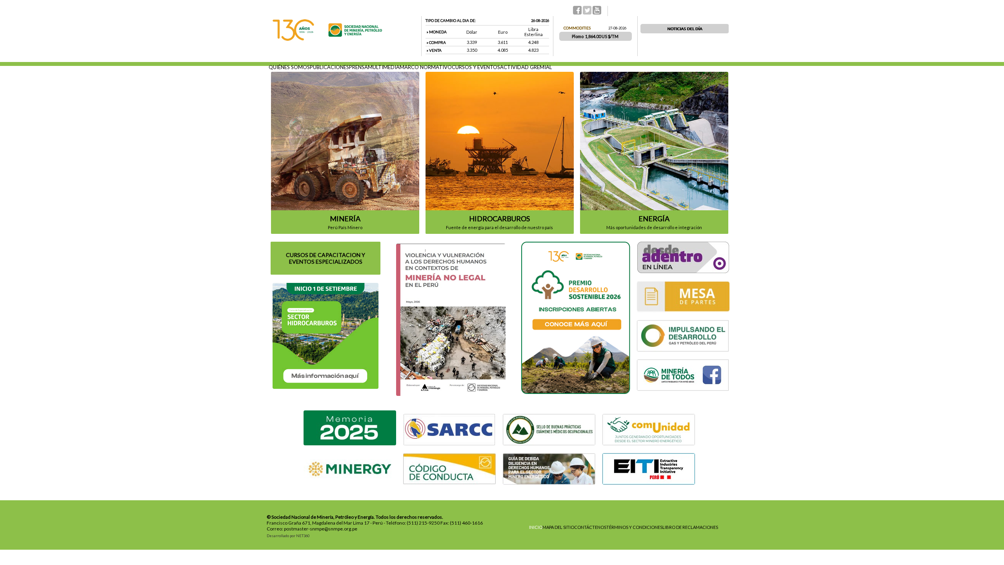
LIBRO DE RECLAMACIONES (690, 527)
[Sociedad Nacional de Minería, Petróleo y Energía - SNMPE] (327, 39)
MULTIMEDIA (384, 67)
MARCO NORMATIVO (426, 67)
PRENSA (358, 67)
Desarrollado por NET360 (288, 536)
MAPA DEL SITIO (558, 527)
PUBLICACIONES (329, 67)
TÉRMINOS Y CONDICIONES (634, 527)
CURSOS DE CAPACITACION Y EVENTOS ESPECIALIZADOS (325, 258)
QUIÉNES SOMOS (289, 67)
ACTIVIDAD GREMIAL (526, 67)
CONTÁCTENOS (590, 527)
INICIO (535, 527)
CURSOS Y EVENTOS (476, 67)
